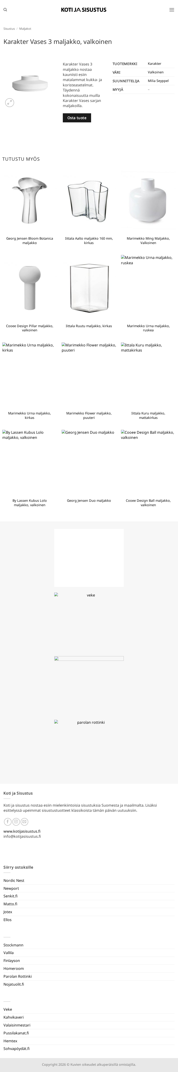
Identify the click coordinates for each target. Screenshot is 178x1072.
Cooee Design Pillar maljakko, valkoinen (29, 328)
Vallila (8, 952)
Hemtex (10, 1040)
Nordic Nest (13, 880)
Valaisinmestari (16, 1025)
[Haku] (5, 9)
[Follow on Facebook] (8, 822)
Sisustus (9, 28)
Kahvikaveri (13, 1017)
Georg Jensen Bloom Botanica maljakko (29, 240)
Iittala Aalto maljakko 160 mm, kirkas (89, 240)
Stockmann (13, 945)
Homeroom (13, 968)
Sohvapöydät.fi (16, 1048)
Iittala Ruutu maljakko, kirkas (89, 326)
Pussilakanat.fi (16, 1033)
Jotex (7, 911)
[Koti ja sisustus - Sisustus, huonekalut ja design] (84, 10)
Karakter (154, 63)
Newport (11, 888)
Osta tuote (77, 117)
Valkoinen (156, 72)
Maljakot (25, 28)
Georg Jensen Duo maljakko (89, 501)
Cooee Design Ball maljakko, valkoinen (148, 503)
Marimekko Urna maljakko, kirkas (29, 415)
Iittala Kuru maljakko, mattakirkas (148, 415)
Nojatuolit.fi (13, 984)
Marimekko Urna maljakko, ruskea (148, 328)
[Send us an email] (24, 822)
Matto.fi (10, 903)
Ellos (7, 919)
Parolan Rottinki (17, 976)
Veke (7, 1009)
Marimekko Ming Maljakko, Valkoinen (148, 240)
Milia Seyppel (158, 80)
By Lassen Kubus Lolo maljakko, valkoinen (30, 503)
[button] (172, 9)
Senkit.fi (10, 896)
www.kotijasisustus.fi (22, 831)
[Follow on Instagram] (16, 822)
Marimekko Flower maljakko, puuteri (89, 415)
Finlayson (11, 960)
